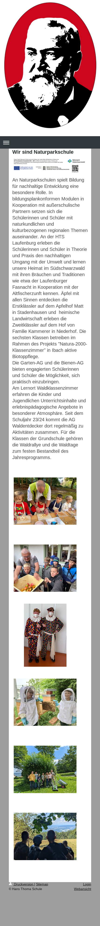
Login (87, 884)
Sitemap (42, 884)
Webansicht (82, 889)
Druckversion (23, 884)
